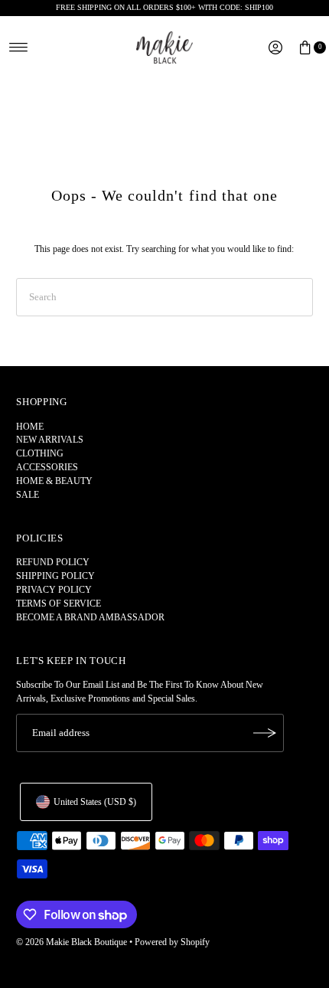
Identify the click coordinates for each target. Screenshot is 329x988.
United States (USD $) (95, 802)
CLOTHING (40, 453)
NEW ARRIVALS (49, 439)
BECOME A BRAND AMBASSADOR (90, 617)
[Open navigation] (19, 47)
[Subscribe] (265, 733)
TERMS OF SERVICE (58, 603)
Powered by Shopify (172, 942)
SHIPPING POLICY (55, 576)
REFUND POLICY (53, 562)
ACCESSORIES (47, 467)
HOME (30, 426)
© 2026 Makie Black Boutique (71, 942)
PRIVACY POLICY (54, 589)
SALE (27, 494)
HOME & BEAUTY (54, 481)
